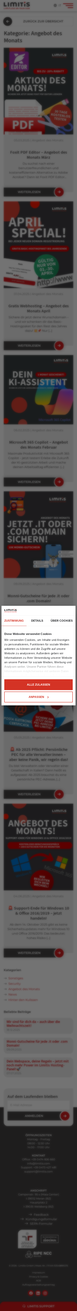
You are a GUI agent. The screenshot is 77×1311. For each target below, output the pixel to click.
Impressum (38, 1272)
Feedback (41, 1214)
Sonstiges (15, 978)
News (12, 994)
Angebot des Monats (24, 989)
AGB (38, 1280)
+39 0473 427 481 (44, 1167)
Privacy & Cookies (38, 1276)
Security (14, 983)
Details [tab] (37, 620)
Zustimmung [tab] (14, 620)
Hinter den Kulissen (23, 1000)
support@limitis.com (38, 1171)
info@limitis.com (38, 1163)
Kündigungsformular (41, 1219)
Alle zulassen (38, 684)
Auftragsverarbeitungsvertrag (38, 1284)
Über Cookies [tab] (62, 620)
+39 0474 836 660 (43, 1159)
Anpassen (36, 696)
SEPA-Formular (41, 1223)
